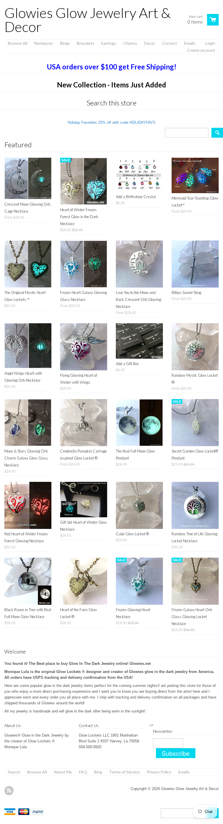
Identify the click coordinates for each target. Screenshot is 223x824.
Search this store (111, 102)
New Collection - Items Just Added (111, 84)
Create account (201, 50)
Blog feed (9, 790)
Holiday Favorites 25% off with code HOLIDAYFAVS (111, 122)
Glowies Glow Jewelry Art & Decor (87, 20)
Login (210, 43)
